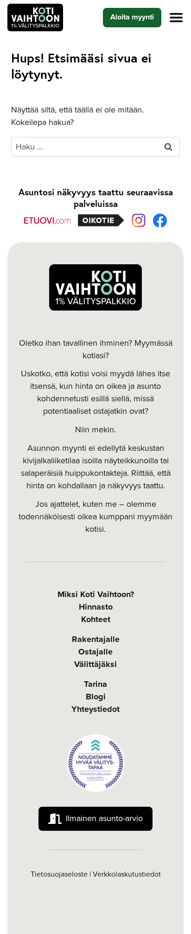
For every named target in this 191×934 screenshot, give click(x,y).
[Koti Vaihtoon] (35, 17)
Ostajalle (95, 652)
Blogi (96, 696)
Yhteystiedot (95, 709)
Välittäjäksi (95, 664)
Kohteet (95, 619)
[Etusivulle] (95, 287)
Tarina (95, 684)
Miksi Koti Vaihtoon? (95, 594)
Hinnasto (96, 607)
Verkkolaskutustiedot (127, 874)
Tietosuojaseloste (59, 874)
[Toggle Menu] (176, 17)
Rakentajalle (96, 639)
